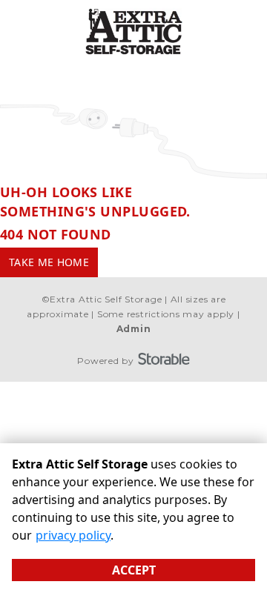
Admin (133, 328)
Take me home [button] (49, 262)
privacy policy (73, 535)
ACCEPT (134, 570)
